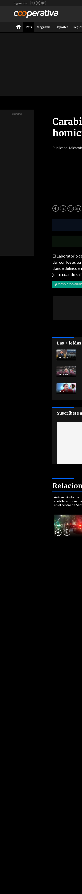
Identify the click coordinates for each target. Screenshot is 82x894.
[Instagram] (43, 3)
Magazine (44, 27)
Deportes (62, 27)
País (29, 27)
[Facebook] (32, 3)
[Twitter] (38, 3)
